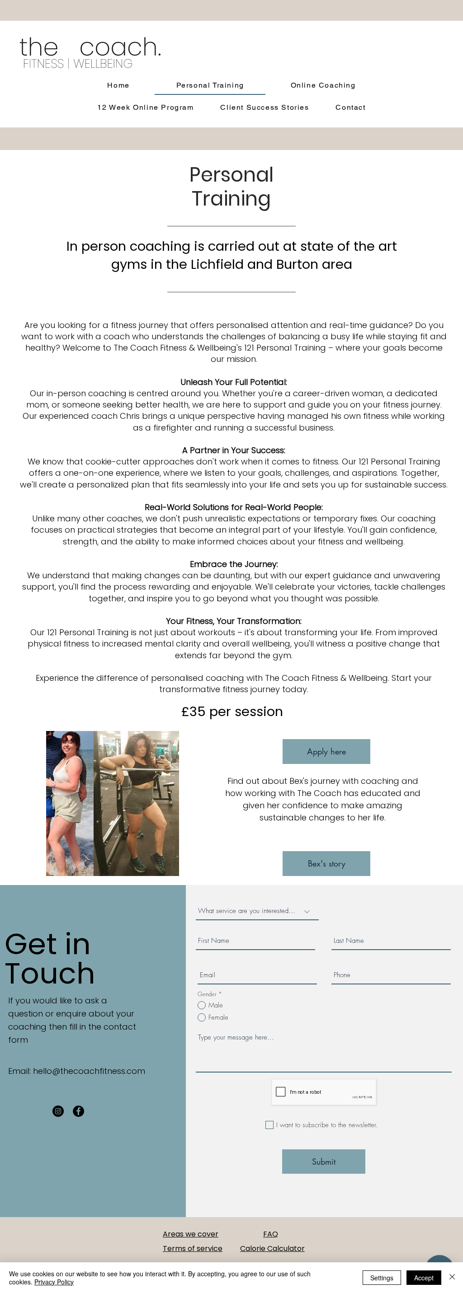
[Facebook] (78, 1111)
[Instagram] (58, 1111)
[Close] (452, 1278)
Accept (424, 1277)
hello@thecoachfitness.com (89, 1071)
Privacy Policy (54, 1281)
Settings (381, 1277)
